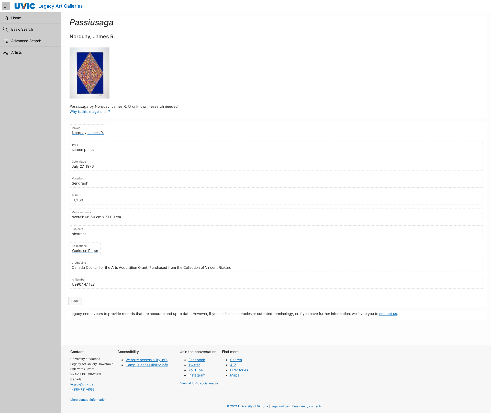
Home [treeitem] (16, 18)
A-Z (233, 365)
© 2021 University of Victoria (247, 406)
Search (236, 360)
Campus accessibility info (147, 365)
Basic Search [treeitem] (22, 29)
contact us (388, 313)
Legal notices (280, 406)
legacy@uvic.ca (81, 384)
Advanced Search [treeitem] (26, 41)
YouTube (195, 370)
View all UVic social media (199, 383)
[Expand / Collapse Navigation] (6, 6)
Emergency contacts (307, 406)
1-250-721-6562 (82, 389)
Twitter (194, 365)
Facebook (196, 360)
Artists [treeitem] (16, 52)
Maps (234, 375)
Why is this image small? (90, 111)
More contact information (88, 400)
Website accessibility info (147, 360)
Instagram (196, 375)
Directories (239, 370)
